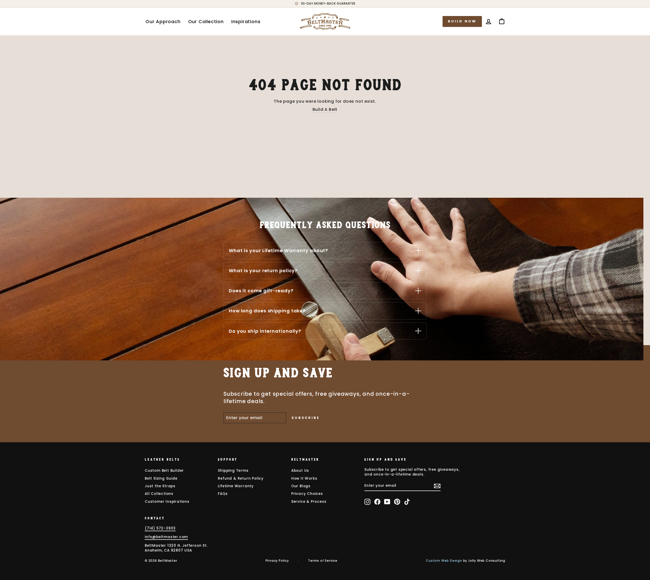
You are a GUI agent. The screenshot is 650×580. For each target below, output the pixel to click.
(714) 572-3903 (160, 528)
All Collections (159, 493)
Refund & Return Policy (241, 478)
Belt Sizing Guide (161, 478)
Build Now (462, 21)
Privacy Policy (277, 561)
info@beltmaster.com (166, 537)
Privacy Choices (307, 493)
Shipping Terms (233, 470)
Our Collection (206, 21)
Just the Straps (160, 486)
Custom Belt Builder (164, 470)
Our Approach (163, 21)
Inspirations (246, 21)
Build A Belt (325, 109)
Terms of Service (322, 561)
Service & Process (309, 501)
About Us (300, 470)
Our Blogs (301, 486)
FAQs (223, 493)
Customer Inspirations (167, 501)
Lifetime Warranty (236, 486)
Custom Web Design (444, 560)
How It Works (304, 478)
